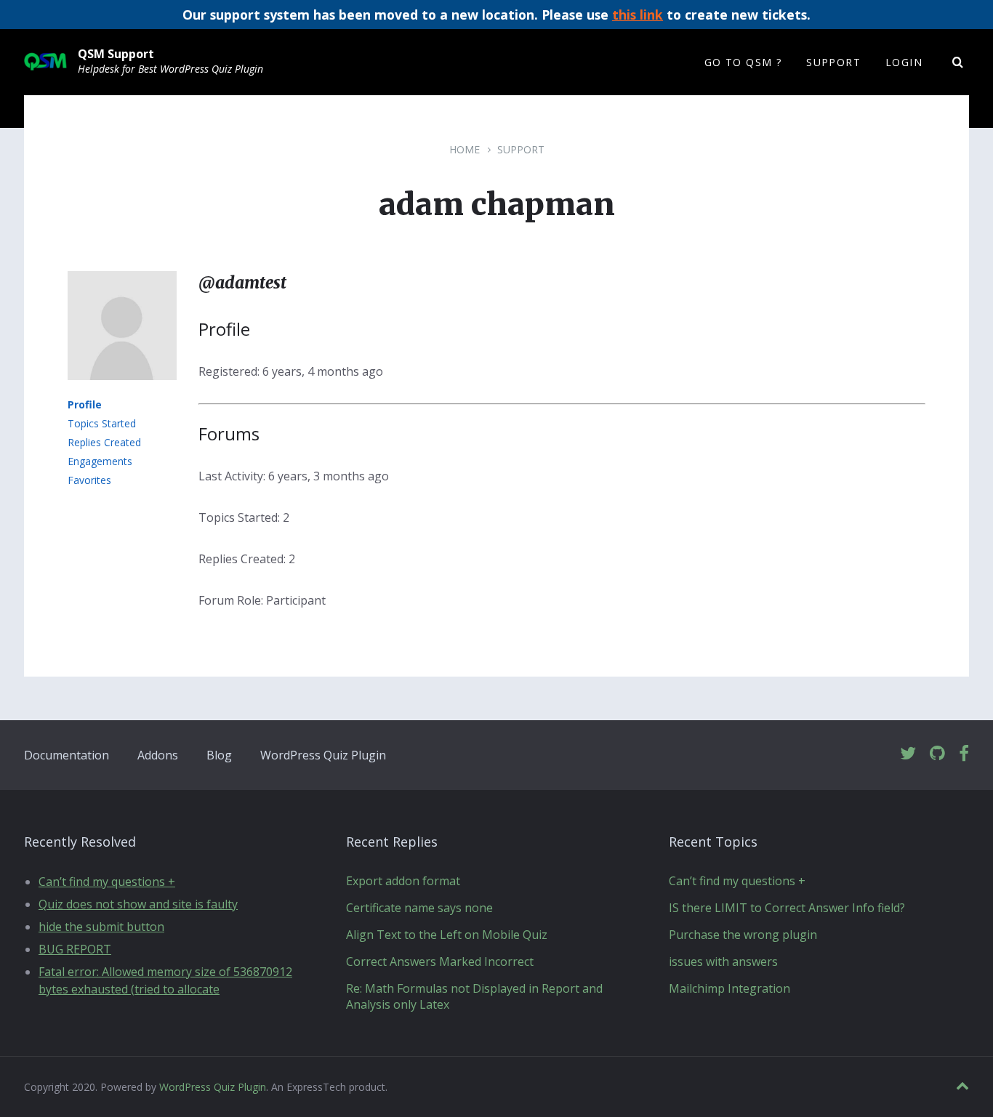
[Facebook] (964, 754)
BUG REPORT (75, 949)
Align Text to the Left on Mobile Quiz (446, 935)
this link (637, 14)
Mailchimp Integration (729, 988)
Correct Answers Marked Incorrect (440, 961)
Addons (157, 755)
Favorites (89, 480)
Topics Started (102, 423)
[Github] (937, 754)
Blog (219, 755)
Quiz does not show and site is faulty (138, 904)
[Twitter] (908, 754)
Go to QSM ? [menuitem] (742, 62)
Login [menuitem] (903, 62)
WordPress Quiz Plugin (323, 755)
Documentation (66, 755)
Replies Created (104, 442)
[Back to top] (962, 1086)
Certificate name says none (419, 908)
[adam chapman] (122, 390)
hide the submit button (101, 927)
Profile (85, 404)
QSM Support (116, 54)
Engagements (100, 461)
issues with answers (723, 961)
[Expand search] (958, 62)
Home (464, 149)
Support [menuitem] (833, 62)
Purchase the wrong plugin (743, 935)
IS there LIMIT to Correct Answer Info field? (787, 908)
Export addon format (403, 881)
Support (520, 149)
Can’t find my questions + (107, 882)
